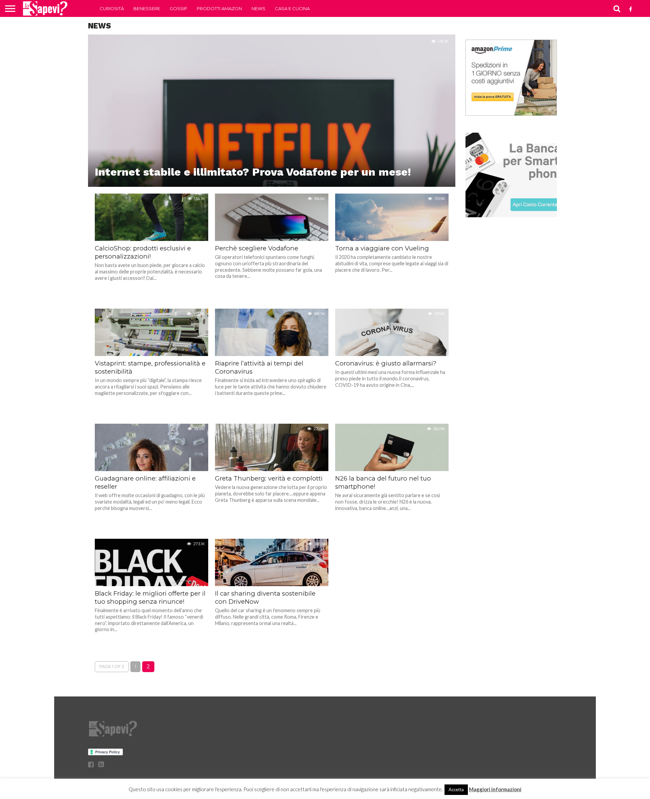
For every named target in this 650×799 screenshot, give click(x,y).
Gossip (178, 8)
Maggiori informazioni (495, 789)
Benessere (146, 8)
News (258, 8)
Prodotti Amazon (219, 8)
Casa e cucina (292, 8)
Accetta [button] (456, 789)
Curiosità (112, 8)
